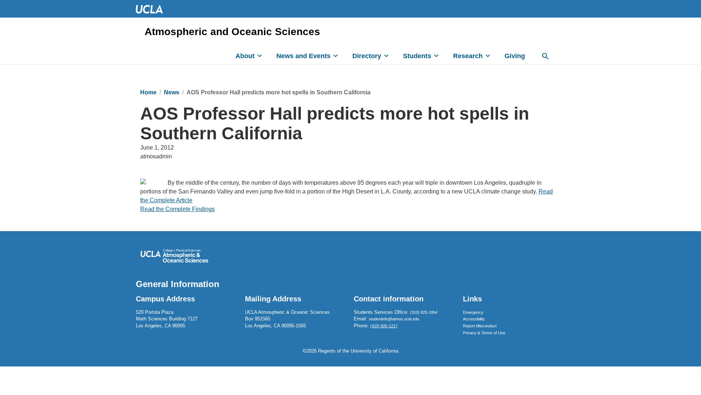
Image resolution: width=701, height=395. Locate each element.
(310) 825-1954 (423, 312)
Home (148, 92)
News (171, 92)
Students (417, 56)
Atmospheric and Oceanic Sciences (232, 32)
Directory (366, 56)
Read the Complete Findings (177, 209)
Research (468, 56)
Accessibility (474, 319)
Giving (515, 56)
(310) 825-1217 (384, 326)
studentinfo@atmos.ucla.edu (394, 319)
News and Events (303, 56)
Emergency (473, 312)
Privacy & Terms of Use (484, 333)
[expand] (259, 55)
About (244, 56)
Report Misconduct (480, 326)
